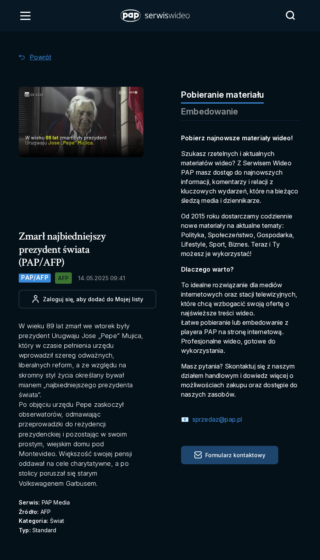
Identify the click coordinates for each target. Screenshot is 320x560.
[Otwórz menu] (25, 15)
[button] (156, 15)
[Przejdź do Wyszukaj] (290, 15)
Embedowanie (209, 111)
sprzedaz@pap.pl (216, 419)
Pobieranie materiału (222, 94)
